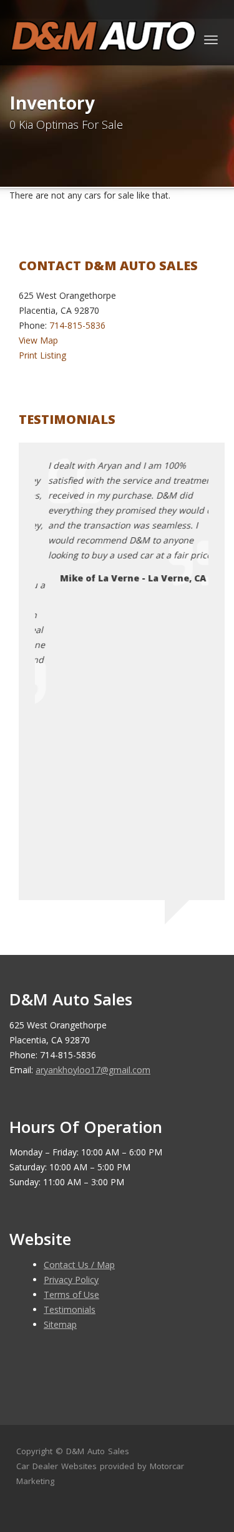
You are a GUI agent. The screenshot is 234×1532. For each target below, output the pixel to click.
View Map (38, 340)
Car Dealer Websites (56, 1466)
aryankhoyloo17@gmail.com (93, 1070)
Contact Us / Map (79, 1265)
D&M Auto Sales (97, 1451)
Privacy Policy (71, 1279)
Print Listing (42, 355)
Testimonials (69, 1309)
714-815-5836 (77, 325)
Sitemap (60, 1324)
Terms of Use (71, 1294)
